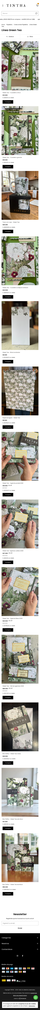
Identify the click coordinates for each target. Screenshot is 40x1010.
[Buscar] (36, 13)
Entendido (32, 1006)
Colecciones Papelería (21, 24)
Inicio (3, 24)
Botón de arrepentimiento (20, 995)
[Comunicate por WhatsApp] (35, 997)
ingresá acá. (33, 993)
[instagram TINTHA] (17, 956)
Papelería (9, 24)
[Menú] (3, 6)
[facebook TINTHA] (22, 956)
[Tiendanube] (20, 999)
